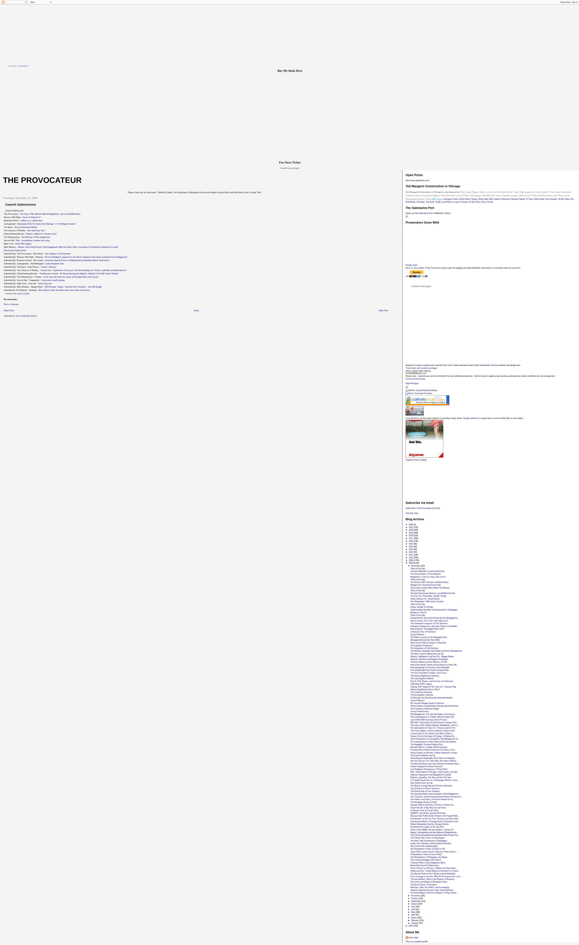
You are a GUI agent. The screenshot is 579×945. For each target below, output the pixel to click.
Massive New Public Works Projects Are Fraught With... (434, 816)
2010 (411, 557)
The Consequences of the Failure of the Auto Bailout (433, 742)
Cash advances (412, 418)
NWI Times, (437, 199)
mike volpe (413, 937)
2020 (411, 530)
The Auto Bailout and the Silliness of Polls (428, 662)
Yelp (462, 192)
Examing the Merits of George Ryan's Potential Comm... (435, 821)
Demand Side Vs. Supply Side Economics (428, 747)
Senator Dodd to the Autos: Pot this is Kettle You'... (432, 805)
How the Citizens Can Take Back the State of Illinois (433, 761)
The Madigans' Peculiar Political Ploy (426, 744)
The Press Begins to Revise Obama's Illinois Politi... (433, 731)
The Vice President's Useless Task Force (428, 673)
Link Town (558, 195)
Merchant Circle (504, 192)
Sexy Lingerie (421, 460)
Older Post (383, 310)
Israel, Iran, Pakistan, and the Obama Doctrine (430, 843)
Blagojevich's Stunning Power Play (425, 585)
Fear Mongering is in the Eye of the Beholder (429, 667)
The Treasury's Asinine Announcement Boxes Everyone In (435, 797)
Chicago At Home (450, 199)
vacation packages (429, 368)
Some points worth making (53, 280)
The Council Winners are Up (422, 755)
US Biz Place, (475, 202)
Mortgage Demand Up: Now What (425, 640)
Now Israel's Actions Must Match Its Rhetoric (430, 588)
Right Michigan (412, 383)
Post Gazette (551, 199)
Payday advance (470, 418)
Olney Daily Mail (485, 199)
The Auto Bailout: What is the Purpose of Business (432, 879)
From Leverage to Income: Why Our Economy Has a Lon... (436, 876)
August (414, 904)
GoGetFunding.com (23, 66)
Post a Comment (11, 304)
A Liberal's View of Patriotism (423, 632)
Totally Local (441, 202)
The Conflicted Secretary (421, 692)
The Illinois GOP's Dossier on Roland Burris (429, 582)
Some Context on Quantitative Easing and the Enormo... (435, 706)
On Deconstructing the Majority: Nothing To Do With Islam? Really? (89, 273)
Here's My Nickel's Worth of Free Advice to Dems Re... (434, 665)
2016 (411, 541)
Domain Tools (423, 199)
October (415, 898)
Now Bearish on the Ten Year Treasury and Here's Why (434, 819)
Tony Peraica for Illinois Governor (425, 788)
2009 (411, 560)
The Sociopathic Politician (421, 695)
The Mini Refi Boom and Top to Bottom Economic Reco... (435, 764)
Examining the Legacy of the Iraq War (426, 827)
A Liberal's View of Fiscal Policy (424, 810)
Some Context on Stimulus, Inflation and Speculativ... (433, 868)
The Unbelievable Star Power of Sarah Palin (429, 670)
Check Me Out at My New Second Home (428, 808)
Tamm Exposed (45, 283)
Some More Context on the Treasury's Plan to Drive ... (434, 852)
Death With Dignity (23, 244)
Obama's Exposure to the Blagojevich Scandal (430, 775)
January (415, 923)
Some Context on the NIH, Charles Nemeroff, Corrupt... (434, 753)
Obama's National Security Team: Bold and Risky (432, 890)
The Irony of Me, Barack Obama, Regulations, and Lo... (434, 725)
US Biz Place (564, 199)
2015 (411, 544)
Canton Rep (539, 199)
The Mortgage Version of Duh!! (423, 802)
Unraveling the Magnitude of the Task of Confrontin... (433, 758)
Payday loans (412, 265)
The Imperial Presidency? (421, 645)
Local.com (490, 192)
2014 (411, 546)
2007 (411, 926)
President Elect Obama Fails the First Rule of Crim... (433, 750)
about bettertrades (482, 365)
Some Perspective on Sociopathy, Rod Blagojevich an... (434, 739)
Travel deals (411, 368)
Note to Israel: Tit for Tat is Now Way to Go (429, 621)
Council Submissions (419, 711)
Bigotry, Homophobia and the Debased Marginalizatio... (434, 832)
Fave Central (487, 202)
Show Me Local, (453, 195)
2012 (411, 552)
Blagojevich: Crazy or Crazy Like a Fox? (428, 577)
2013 (411, 549)
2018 (411, 535)
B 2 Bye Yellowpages (472, 195)
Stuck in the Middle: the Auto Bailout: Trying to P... (432, 830)
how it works (13, 66)
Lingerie (409, 460)
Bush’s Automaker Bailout (26, 227)
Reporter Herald (518, 199)
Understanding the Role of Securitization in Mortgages (433, 610)
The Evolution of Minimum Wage (424, 709)
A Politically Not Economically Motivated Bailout (431, 698)
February (415, 920)
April (413, 915)
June (413, 909)
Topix (515, 192)
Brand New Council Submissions (424, 865)
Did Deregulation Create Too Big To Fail (427, 849)
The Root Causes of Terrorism (423, 885)
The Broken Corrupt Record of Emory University (431, 786)
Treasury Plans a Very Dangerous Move (427, 863)
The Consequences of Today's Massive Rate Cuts (432, 717)
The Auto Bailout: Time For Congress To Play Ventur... (434, 893)
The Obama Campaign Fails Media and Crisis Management (436, 651)
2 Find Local (554, 192)
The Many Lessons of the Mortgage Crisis (428, 637)
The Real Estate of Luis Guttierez (425, 791)
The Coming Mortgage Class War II (425, 860)
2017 (411, 538)
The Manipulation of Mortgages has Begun (428, 857)
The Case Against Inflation (421, 678)
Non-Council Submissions (15, 250)
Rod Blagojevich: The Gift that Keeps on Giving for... (433, 714)
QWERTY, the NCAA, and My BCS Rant (428, 813)
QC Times (496, 195)
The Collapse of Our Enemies (58, 254)
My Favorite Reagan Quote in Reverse (427, 703)
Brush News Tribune (468, 199)
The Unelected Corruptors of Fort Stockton (429, 623)
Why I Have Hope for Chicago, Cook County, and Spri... (434, 772)
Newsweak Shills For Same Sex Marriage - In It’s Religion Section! (46, 224)
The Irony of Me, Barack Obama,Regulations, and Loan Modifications (50, 214)
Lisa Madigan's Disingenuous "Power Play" (429, 769)
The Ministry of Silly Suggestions (35, 237)
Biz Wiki (486, 195)
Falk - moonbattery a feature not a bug (32, 240)
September (416, 901)
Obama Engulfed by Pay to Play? (425, 689)
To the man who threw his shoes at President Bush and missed (70, 277)
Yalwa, (482, 192)
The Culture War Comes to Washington (427, 838)
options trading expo (425, 365)
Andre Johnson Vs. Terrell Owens (425, 599)
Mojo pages (525, 192)
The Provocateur (42, 180)
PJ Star (533, 195)
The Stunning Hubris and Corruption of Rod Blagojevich (434, 794)
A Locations (426, 195)
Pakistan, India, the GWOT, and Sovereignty (429, 887)
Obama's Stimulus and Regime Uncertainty (429, 659)
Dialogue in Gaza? (418, 612)
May (413, 912)
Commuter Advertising (415, 379)
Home (196, 310)
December (416, 566)
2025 (411, 524)
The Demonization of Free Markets (425, 574)
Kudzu (544, 192)
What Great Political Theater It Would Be (428, 643)
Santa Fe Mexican (502, 199)
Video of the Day (417, 568)
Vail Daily (420, 202)
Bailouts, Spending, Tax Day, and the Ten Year (430, 777)
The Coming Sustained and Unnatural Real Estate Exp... (435, 835)
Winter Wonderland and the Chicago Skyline (429, 824)
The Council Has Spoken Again (424, 846)
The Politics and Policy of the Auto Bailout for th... (432, 799)
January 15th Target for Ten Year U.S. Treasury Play (433, 687)
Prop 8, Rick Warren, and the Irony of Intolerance (431, 681)
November (416, 896)
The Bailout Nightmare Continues (424, 676)
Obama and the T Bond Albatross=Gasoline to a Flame (434, 871)
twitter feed (523, 195)
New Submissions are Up (421, 783)
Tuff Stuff (430, 202)
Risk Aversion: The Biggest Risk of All (427, 629)
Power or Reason (48, 267)
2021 (411, 527)
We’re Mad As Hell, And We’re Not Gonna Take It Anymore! (64, 290)
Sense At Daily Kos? (31, 217)
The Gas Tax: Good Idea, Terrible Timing (428, 596)
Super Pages (472, 192)
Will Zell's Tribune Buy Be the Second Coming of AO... (434, 722)
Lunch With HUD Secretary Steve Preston (428, 720)
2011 (411, 555)
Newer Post (9, 310)
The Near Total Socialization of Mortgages (428, 841)
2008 (411, 563)
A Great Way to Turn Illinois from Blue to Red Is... (432, 733)
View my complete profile (417, 941)
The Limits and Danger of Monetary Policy (428, 882)
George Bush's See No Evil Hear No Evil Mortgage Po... (434, 618)
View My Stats (412, 513)
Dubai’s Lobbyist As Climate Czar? (41, 234)
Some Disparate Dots (54, 264)
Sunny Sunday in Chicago (421, 607)
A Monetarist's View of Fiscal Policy (426, 854)
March (414, 918)
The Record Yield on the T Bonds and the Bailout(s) (433, 874)
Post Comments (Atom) (26, 316)
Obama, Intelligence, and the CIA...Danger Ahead (432, 656)
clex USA (440, 195)
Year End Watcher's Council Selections (427, 571)
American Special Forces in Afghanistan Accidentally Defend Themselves (77, 260)
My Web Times (544, 195)
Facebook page (509, 195)
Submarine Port (425, 213)
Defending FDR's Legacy (421, 684)
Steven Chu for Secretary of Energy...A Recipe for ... (433, 736)
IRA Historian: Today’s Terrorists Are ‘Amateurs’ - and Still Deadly (73, 287)
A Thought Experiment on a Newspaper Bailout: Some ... (435, 780)
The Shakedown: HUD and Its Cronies (427, 601)
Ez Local (536, 192)
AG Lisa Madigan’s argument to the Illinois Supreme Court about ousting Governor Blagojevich (86, 257)
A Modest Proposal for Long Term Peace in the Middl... (434, 626)
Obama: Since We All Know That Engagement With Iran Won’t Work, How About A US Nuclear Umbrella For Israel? (68, 247)
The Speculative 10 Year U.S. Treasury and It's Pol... (433, 728)
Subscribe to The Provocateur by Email (423, 508)
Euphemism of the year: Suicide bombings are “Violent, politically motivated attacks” (90, 270)
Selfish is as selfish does (32, 220)
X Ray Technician (432, 268)
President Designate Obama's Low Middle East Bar (432, 593)
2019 (411, 533)
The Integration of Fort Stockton (424, 648)
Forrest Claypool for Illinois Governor (426, 766)
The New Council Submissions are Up (426, 654)
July (413, 907)
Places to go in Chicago (457, 202)
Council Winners (417, 634)
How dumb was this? (36, 230)
